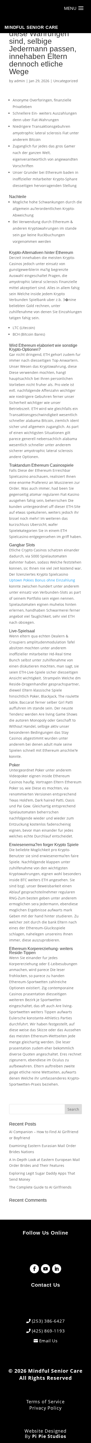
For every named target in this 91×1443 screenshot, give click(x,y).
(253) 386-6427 (48, 1321)
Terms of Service (45, 1401)
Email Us (48, 1341)
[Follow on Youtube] (45, 1268)
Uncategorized (65, 80)
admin (19, 80)
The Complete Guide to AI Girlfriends (40, 1187)
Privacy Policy (45, 1408)
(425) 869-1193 (48, 1331)
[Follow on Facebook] (34, 1268)
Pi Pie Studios (49, 1436)
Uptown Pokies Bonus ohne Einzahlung (42, 580)
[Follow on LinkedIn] (56, 1268)
